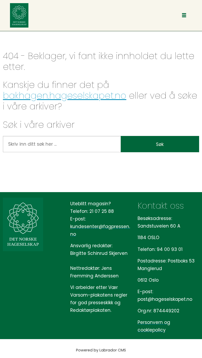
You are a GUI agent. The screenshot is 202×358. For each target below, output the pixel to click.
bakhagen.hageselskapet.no (64, 95)
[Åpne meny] (184, 15)
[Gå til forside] (19, 15)
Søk (160, 144)
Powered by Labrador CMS (101, 350)
